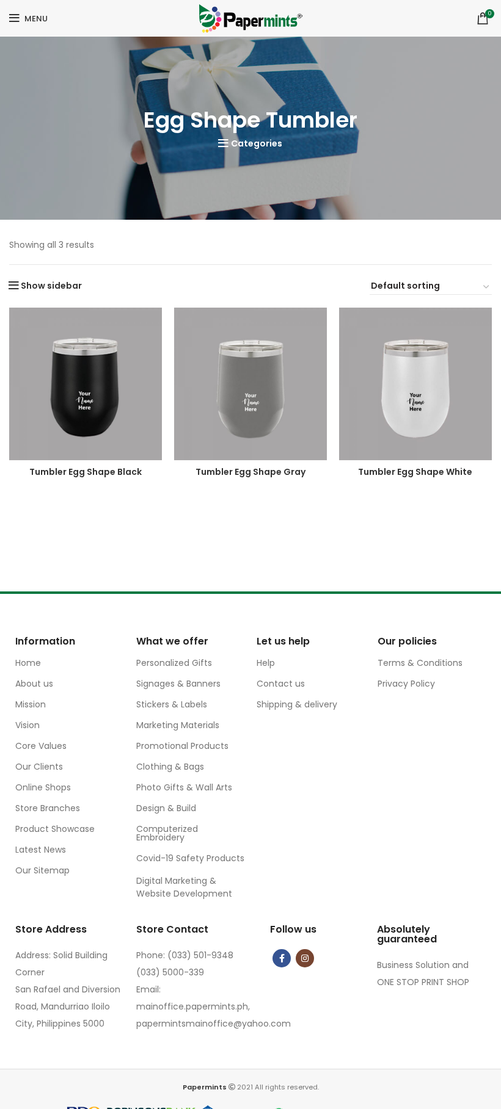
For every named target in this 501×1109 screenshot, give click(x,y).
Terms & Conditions (420, 663)
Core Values (41, 746)
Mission (30, 704)
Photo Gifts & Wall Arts (184, 787)
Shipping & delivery (297, 704)
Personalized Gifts (174, 663)
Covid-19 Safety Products (190, 858)
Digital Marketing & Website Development (184, 887)
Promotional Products (182, 746)
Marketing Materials (177, 725)
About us (34, 683)
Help (266, 663)
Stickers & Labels (171, 704)
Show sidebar (51, 285)
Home (28, 663)
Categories (256, 143)
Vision (27, 725)
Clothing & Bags (170, 766)
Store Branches (47, 808)
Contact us (281, 683)
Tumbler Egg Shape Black (85, 472)
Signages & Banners (178, 683)
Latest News (40, 849)
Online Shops (43, 787)
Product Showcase (55, 829)
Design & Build (166, 808)
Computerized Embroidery (167, 833)
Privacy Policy (406, 683)
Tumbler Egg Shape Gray (250, 472)
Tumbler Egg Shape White (415, 472)
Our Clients (39, 766)
